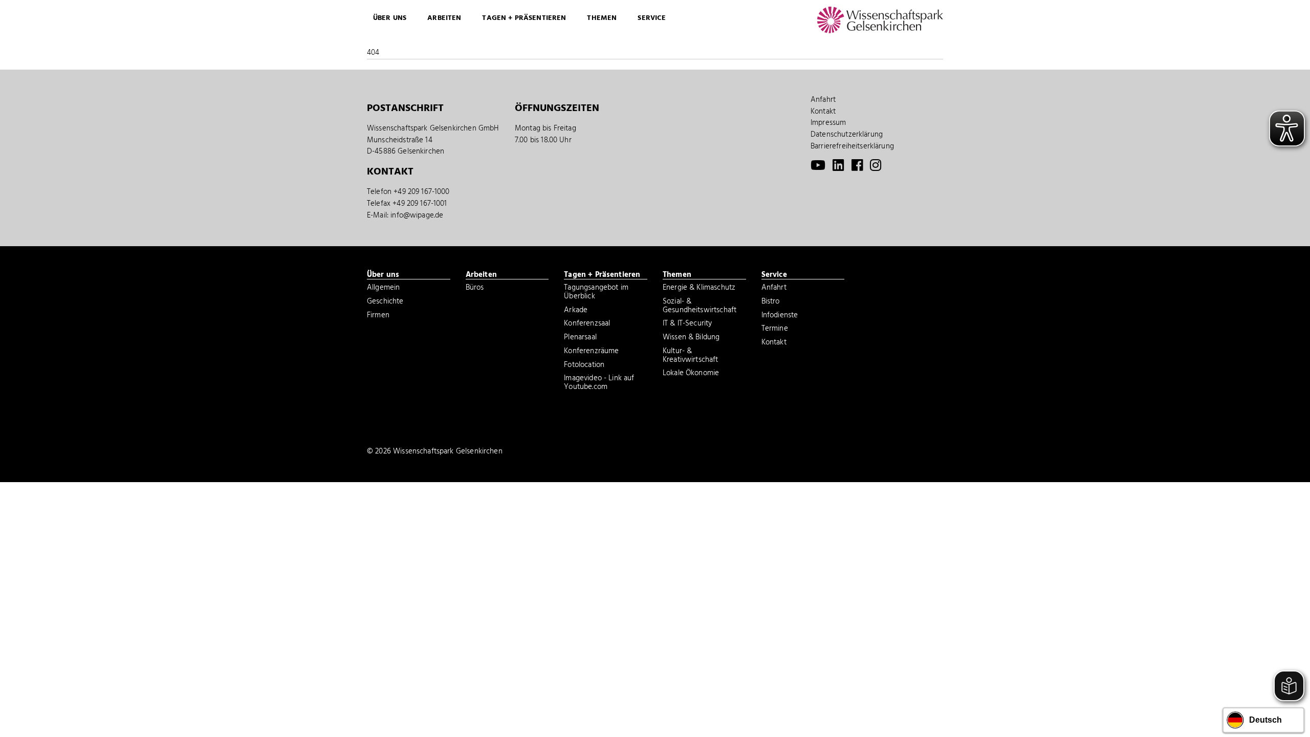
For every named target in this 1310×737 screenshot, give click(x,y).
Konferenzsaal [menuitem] (587, 324)
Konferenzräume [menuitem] (591, 352)
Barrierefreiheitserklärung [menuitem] (852, 146)
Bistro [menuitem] (770, 302)
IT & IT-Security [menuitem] (687, 324)
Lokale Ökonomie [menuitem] (691, 374)
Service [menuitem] (652, 18)
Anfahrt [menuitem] (823, 100)
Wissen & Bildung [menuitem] (691, 338)
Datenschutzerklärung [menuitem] (847, 134)
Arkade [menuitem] (575, 311)
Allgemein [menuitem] (383, 289)
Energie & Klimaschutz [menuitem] (699, 289)
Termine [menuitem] (774, 329)
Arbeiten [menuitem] (444, 18)
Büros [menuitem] (475, 289)
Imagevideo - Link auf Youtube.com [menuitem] (599, 383)
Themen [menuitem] (602, 18)
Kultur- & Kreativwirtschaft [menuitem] (690, 356)
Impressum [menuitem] (828, 123)
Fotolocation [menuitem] (584, 366)
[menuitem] (818, 168)
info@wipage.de (416, 215)
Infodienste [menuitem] (779, 316)
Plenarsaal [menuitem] (580, 338)
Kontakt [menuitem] (823, 111)
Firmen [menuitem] (378, 316)
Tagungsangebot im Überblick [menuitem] (596, 293)
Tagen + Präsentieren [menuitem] (524, 18)
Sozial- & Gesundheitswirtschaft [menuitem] (699, 306)
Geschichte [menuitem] (385, 302)
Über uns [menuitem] (389, 18)
